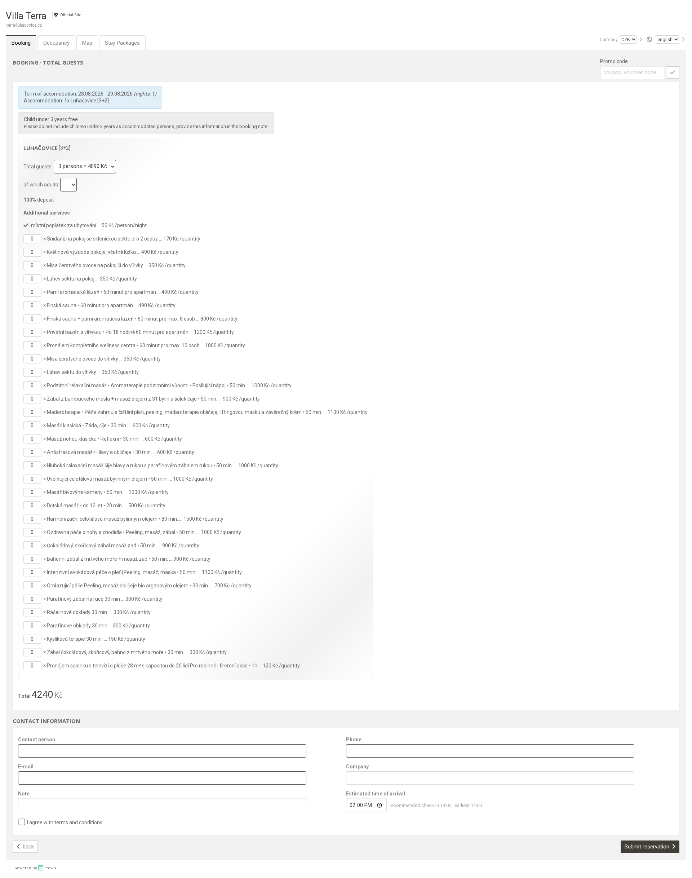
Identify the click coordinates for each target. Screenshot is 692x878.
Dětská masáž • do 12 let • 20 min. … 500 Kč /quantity (106, 505)
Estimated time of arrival (375, 794)
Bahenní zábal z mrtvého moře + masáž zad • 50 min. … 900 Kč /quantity (128, 559)
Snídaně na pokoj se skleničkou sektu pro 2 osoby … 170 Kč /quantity (123, 239)
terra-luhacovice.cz (24, 25)
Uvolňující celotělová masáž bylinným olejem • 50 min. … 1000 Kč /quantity (130, 479)
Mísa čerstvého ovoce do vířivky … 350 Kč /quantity (104, 359)
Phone (353, 739)
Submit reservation (648, 846)
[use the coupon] (672, 72)
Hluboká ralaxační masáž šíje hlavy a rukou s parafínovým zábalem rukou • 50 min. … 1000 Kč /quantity (162, 465)
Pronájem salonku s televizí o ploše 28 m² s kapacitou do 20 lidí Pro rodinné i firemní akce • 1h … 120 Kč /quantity (173, 666)
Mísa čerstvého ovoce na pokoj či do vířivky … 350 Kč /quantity (116, 265)
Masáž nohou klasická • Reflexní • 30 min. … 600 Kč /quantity (114, 439)
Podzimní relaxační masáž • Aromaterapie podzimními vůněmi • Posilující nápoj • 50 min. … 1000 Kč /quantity (169, 385)
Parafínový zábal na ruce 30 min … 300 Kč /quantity (105, 599)
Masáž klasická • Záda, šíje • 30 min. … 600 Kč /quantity (108, 425)
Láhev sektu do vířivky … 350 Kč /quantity (93, 372)
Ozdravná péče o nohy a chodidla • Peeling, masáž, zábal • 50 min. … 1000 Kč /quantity (144, 532)
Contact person (36, 739)
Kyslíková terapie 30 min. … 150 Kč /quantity (96, 639)
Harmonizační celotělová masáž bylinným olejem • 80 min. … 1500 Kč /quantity (135, 519)
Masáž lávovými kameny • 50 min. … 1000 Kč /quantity (108, 492)
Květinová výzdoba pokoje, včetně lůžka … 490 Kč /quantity (112, 252)
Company (357, 766)
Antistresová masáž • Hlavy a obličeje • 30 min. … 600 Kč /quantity (120, 452)
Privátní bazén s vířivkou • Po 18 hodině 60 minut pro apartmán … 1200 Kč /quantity (140, 332)
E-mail (26, 766)
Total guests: (38, 166)
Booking (21, 43)
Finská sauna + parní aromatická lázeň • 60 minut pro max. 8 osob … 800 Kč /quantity (142, 319)
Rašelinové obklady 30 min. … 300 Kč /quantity (99, 612)
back (27, 846)
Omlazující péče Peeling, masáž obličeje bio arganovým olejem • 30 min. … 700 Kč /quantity (149, 585)
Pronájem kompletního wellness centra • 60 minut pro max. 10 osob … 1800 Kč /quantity (146, 345)
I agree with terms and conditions (64, 822)
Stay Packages (122, 43)
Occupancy (56, 43)
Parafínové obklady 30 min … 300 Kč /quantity (98, 625)
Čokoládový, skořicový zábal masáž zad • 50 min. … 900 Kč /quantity (123, 545)
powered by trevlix (35, 868)
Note (24, 794)
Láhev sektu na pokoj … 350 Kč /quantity (92, 279)
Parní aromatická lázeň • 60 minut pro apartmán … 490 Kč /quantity (123, 292)
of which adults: (41, 184)
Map (87, 43)
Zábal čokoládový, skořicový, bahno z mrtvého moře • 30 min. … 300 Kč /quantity (137, 652)
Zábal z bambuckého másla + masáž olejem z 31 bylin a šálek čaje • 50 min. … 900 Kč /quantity (153, 399)
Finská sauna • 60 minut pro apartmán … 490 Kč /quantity (111, 305)
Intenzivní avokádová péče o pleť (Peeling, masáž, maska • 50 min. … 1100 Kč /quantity (144, 572)
